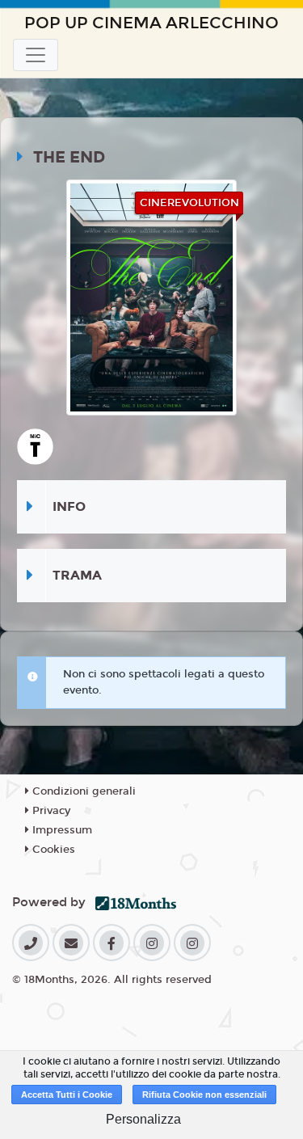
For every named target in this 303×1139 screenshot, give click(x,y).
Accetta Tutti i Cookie (66, 1094)
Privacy (49, 810)
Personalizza (143, 1119)
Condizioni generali (82, 791)
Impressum (60, 830)
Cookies (52, 849)
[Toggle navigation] (35, 55)
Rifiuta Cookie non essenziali (204, 1094)
